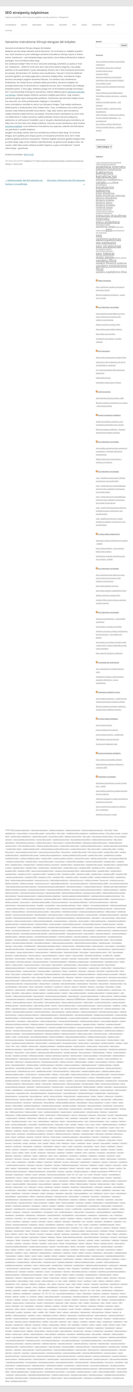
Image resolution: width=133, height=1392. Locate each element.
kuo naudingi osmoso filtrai (80, 839)
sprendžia (31, 1162)
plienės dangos (28, 1278)
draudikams (108, 1221)
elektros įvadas (44, 1265)
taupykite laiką (100, 1093)
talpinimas (54, 1121)
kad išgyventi (117, 1206)
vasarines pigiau (54, 1346)
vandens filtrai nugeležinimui (50, 855)
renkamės (17, 1130)
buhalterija (48, 1187)
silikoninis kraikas (56, 952)
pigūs (113, 1184)
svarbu (78, 1159)
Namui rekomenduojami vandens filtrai (111, 357)
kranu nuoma (103, 1046)
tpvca (93, 1124)
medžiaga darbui (121, 1253)
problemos (108, 1309)
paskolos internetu (12, 924)
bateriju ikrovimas (71, 1008)
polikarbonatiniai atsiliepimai (49, 968)
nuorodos (56, 958)
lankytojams (118, 1290)
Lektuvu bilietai (104, 392)
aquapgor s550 (10, 871)
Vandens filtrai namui (104, 71)
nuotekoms (103, 1127)
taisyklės (52, 1206)
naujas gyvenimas (120, 1087)
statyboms (72, 1278)
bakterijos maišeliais (12, 1033)
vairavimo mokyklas (13, 126)
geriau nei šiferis (56, 1096)
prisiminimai (110, 1249)
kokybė (78, 1130)
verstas (8, 1149)
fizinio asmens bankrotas (110, 1084)
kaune (41, 1115)
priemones (84, 1165)
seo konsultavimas (118, 230)
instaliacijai (71, 1256)
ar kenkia (49, 1130)
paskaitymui (74, 1290)
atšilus (92, 1325)
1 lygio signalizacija (102, 162)
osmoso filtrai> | (23, 833)
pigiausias (92, 1115)
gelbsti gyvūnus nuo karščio (31, 980)
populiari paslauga (70, 1052)
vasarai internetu (39, 1359)
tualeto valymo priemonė (80, 1074)
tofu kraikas (84, 952)
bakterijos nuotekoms (108, 179)
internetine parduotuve (39, 830)
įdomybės (10, 1287)
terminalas (81, 1246)
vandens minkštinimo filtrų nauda (74, 855)
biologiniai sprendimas (13, 1102)
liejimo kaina (72, 1315)
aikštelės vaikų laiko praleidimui (115, 886)
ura (89, 1290)
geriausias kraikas (31, 983)
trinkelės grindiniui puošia (97, 1037)
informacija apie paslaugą (14, 1040)
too (85, 1174)
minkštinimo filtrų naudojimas (77, 833)
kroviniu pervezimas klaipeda (55, 996)
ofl (77, 1174)
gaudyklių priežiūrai (12, 1080)
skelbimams (98, 1193)
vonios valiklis (64, 1074)
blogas (64, 971)
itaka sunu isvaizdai (107, 958)
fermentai (17, 1159)
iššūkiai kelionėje (98, 1052)
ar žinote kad (98, 1331)
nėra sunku (9, 1321)
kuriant (39, 1309)
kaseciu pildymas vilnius (67, 1005)
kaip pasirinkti (106, 1099)
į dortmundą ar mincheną (28, 1058)
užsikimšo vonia (40, 1099)
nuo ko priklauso (71, 1058)
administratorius (11, 1096)
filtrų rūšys (108, 830)
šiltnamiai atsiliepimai (69, 968)
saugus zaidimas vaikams (15, 908)
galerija (15, 1296)
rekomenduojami (37, 1334)
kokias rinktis (75, 1071)
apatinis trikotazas (72, 1012)
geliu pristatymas (58, 1012)
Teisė (74, 25)
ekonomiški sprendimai (24, 1068)
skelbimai (82, 1199)
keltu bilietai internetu (79, 1271)
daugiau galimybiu (97, 1362)
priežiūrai (50, 1134)
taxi (109, 1118)
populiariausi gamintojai (15, 1362)
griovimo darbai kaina (103, 1002)
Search (99, 41)
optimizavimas (25, 1268)
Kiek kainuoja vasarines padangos (58, 940)
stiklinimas (32, 1187)
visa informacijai (33, 1209)
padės (88, 1168)
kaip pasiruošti (44, 1058)
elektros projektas (78, 1231)
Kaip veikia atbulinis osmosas (107, 586)
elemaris (91, 987)
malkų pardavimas (115, 1033)
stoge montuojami (58, 1140)
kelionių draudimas (106, 197)
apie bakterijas (17, 1127)
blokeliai (24, 1046)
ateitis (54, 1284)
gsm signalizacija (101, 185)
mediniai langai (104, 207)
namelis (64, 993)
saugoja (33, 1168)
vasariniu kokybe (68, 1346)
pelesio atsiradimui (61, 1368)
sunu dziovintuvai (104, 949)
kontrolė (38, 1137)
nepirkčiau (61, 1152)
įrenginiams (73, 1156)
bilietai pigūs (18, 1187)
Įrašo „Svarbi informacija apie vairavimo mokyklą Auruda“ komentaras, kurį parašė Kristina (111, 511)
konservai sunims (118, 949)
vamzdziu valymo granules (22, 1030)
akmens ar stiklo (52, 1331)
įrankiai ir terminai (66, 1062)
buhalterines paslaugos (72, 1024)
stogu (68, 1284)
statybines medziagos (47, 1046)
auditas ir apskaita (109, 1181)
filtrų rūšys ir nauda (113, 833)
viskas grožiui (79, 1212)
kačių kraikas (90, 980)
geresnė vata (78, 1331)
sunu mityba (120, 958)
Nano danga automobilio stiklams (109, 329)
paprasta (69, 1171)
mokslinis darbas (93, 1246)
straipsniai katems (60, 921)
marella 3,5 (58, 987)
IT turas (8, 1184)
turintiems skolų (58, 1087)
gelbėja (45, 1321)
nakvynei (106, 1228)
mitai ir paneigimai (112, 1058)
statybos (90, 1040)
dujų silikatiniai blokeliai (39, 1037)
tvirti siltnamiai (31, 968)
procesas (100, 1058)
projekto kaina (68, 1259)
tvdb (86, 1228)
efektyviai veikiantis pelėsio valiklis (96, 899)
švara (117, 1127)
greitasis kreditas (41, 924)
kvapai (104, 1130)
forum (80, 1281)
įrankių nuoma (92, 1046)
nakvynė (43, 1237)
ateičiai (72, 1274)
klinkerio (61, 1149)
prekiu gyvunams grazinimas (62, 943)
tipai (92, 1130)
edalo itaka (94, 958)
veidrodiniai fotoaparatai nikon (39, 1375)
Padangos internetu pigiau (109, 692)
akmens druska (20, 1375)
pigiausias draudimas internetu (111, 217)
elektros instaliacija (103, 1259)
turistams (44, 1231)
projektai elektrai (23, 1262)
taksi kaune (83, 1115)
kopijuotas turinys (38, 1365)
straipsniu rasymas (120, 258)
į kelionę (45, 1206)
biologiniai (109, 1134)
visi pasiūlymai (94, 1206)
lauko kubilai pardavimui (59, 880)
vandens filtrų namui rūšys (69, 846)
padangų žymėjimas (56, 830)
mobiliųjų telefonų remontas (32, 899)
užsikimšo (118, 1096)
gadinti (102, 1159)
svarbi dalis (17, 1143)
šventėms (107, 1318)
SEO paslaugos (104, 351)
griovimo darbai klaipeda (89, 996)
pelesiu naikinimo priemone (72, 1002)
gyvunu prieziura (35, 955)
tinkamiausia (9, 1115)
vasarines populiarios (99, 1346)
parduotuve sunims (33, 1340)
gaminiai (15, 1149)
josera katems (31, 949)
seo (109, 229)
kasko (7, 1124)
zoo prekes (100, 987)
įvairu (35, 1287)
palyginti (92, 1321)
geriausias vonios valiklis (92, 893)
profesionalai (10, 1312)
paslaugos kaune (121, 1115)
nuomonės (109, 1199)
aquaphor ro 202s (72, 877)
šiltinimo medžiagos (56, 1037)
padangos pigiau (11, 936)
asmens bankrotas (31, 1090)
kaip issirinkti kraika (12, 980)
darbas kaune (50, 1115)
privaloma (74, 1249)
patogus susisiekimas (72, 1065)
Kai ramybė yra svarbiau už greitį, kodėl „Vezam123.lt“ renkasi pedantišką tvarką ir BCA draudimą (111, 645)
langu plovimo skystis (74, 933)
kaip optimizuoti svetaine (26, 905)
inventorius (31, 1309)
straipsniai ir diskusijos (44, 1196)
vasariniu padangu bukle (72, 1353)
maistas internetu (29, 971)
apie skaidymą (82, 1102)
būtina (71, 1306)
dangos (100, 1096)
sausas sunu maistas (31, 965)
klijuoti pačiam (40, 1331)
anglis (14, 1037)
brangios (61, 1171)
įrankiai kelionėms (65, 1212)
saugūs (98, 1325)
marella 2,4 (48, 987)
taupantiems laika (11, 1346)
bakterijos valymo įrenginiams (96, 1049)
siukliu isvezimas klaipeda (22, 996)
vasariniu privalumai (54, 1353)
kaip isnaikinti (38, 1002)
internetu (95, 1137)
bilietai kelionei (63, 1199)
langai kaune (18, 1174)
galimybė (69, 1140)
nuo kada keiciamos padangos (45, 936)
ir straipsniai (84, 1196)
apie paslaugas (71, 1318)
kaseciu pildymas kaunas (86, 1005)
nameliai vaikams (77, 990)
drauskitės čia (58, 1209)
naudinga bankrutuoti (85, 1093)
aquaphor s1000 (24, 871)
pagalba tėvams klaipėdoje (103, 1015)
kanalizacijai (28, 1127)
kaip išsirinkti (70, 1149)
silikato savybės (117, 1334)
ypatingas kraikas (70, 965)
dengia (103, 1146)
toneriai (54, 1005)
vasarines (93, 1343)
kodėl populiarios (11, 1058)
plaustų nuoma (18, 1303)
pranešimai (64, 1290)
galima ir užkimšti (26, 1099)
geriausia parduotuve (40, 961)
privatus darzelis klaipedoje (68, 1021)
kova (56, 1156)
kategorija (60, 1224)
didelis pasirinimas (16, 1112)
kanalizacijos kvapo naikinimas (23, 1043)
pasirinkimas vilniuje (55, 915)
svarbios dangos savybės (88, 1337)
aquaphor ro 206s (86, 877)
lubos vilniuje (121, 918)
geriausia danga (88, 1084)
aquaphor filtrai (31, 861)
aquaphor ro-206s (83, 874)
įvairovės (124, 1284)
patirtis (37, 1084)
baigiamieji (9, 1253)
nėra (50, 1218)
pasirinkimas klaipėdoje (43, 1018)
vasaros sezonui (11, 1359)
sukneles (93, 1171)
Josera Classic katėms (104, 725)
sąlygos (75, 1321)
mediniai (42, 990)
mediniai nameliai (53, 993)
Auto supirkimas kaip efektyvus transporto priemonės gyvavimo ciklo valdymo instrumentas (110, 316)
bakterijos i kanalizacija (108, 169)
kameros (46, 1137)
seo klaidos (119, 1362)
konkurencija (31, 1118)
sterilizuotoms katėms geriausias (32, 893)
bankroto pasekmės (43, 1087)
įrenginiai (85, 1130)
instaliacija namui (98, 1256)
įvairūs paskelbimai (81, 1193)
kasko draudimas (105, 193)
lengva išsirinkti (69, 1096)
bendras (8, 1296)
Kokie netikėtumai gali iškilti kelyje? (109, 93)
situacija (38, 1127)
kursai (106, 1193)
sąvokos (26, 1140)
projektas (78, 1259)
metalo (39, 1303)
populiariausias (36, 1140)
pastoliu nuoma (79, 1046)
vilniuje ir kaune (56, 1378)
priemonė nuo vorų (76, 880)
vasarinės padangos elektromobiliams (75, 896)
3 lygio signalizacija (102, 164)
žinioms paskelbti (68, 1202)
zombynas (69, 1224)
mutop (78, 1293)
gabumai (66, 1249)
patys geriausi (33, 1218)
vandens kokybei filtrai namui (91, 846)
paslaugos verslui (60, 1196)
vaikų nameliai (20, 990)
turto (86, 1121)
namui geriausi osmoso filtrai (49, 852)
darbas (72, 1246)
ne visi (7, 1162)
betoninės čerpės (59, 1084)
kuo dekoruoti (97, 1309)
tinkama (57, 1146)
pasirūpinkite (48, 1146)
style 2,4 (67, 987)
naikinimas (27, 1156)
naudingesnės (85, 1162)
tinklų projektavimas (111, 1262)
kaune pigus (102, 1115)
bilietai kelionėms (87, 1187)
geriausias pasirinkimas (95, 1068)
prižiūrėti (42, 1159)
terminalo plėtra (63, 1246)
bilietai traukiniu (82, 1184)
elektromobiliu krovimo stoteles (86, 943)
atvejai (25, 1143)
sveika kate (73, 921)
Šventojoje (35, 1231)
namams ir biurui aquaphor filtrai (67, 871)
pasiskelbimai (51, 1199)
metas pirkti (111, 1140)
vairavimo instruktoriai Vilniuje (53, 161)
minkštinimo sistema (97, 833)
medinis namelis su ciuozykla (82, 927)
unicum (37, 1281)
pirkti (58, 1143)
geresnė (114, 1237)
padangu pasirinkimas (98, 936)
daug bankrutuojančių (38, 1093)
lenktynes (124, 1240)
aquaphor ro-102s (113, 868)
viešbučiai (114, 1228)
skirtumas (81, 1240)
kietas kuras (114, 1046)
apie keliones (121, 1193)
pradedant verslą (11, 1271)
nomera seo (121, 1181)
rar (76, 1224)
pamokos (30, 1271)
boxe (31, 1281)
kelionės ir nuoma (21, 1321)
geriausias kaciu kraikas (36, 889)
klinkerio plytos (104, 202)
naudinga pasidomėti (51, 1112)
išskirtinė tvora (37, 1077)
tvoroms (62, 1080)
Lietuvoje (22, 1271)
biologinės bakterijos (52, 974)
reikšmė (21, 1249)
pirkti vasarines (93, 1350)
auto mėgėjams (118, 1187)
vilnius (104, 1118)
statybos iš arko (113, 1037)
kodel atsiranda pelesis (107, 1368)
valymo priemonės (12, 1077)
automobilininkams (112, 1202)
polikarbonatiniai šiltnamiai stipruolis (99, 908)
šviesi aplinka (105, 1143)
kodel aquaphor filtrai (88, 871)
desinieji (109, 1177)
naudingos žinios (90, 1209)
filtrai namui (65, 852)
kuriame (38, 1068)
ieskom (104, 1174)
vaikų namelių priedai (41, 1005)
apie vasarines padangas (119, 1359)
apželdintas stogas (83, 1334)
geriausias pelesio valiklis (41, 902)
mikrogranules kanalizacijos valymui (47, 1030)
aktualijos (45, 1290)
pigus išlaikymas (36, 1096)
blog (121, 180)
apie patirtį (116, 1196)
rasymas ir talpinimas (33, 1343)
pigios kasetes (32, 1184)
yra (25, 1218)
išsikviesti (22, 1118)
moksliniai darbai (105, 1274)
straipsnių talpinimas (116, 1315)
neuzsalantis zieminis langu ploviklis (34, 933)
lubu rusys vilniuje (108, 918)
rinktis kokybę (17, 1105)
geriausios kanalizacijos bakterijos (91, 911)
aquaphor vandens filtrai (15, 861)
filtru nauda (15, 974)
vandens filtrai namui (43, 843)
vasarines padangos (103, 933)
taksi (67, 1118)
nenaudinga (29, 1306)
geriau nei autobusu (91, 1055)
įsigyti (86, 1149)
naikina (7, 1134)
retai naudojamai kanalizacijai (32, 1033)
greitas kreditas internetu (71, 924)
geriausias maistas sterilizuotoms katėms (87, 889)
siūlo (69, 1321)
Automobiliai (10, 25)
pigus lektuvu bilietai (103, 224)
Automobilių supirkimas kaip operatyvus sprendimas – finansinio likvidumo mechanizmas (111, 451)
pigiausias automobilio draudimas (50, 1052)
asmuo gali (58, 1090)
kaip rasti (89, 1318)
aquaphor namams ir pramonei (47, 864)
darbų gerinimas (98, 1312)
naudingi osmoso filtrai (61, 839)
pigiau (117, 1306)
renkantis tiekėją (32, 1065)
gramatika (80, 1274)
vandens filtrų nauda (39, 836)
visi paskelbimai (67, 1215)
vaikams (86, 905)
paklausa (51, 1237)
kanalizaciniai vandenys (103, 1027)
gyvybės (74, 1124)
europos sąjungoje (46, 1090)
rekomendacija (23, 1168)
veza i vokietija (31, 1052)
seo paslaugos (106, 242)
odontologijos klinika (83, 946)
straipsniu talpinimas (20, 1224)
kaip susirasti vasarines (69, 1359)
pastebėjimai (10, 1284)
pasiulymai (59, 1193)
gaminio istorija (10, 1071)
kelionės (122, 1121)
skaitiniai (8, 1290)
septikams (116, 1005)
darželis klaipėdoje (27, 1018)
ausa (48, 1181)
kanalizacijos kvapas (69, 974)
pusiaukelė (91, 1249)
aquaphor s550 (121, 874)
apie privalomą (85, 1137)
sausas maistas (78, 980)
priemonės (117, 1077)
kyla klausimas (62, 1099)
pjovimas (73, 1303)
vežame (109, 1052)
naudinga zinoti (114, 1346)
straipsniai (73, 971)
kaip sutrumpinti (85, 1052)
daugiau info (18, 1325)
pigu (26, 1234)
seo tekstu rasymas (117, 1365)
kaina (40, 1112)
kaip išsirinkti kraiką (68, 983)
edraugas (42, 1174)
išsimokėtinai (50, 1224)
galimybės (52, 1268)
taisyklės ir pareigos (20, 1055)
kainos (114, 1118)
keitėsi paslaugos (63, 1115)
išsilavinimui (97, 1253)
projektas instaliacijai (65, 1262)
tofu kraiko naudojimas (93, 955)
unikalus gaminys (83, 1096)
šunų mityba (67, 980)
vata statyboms (17, 1337)
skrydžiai (8, 1318)
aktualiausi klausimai (32, 1062)
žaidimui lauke (32, 990)
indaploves (9, 1052)
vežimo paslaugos (19, 1315)
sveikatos (114, 1121)
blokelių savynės (46, 1337)
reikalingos (123, 1218)
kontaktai (30, 958)
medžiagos (111, 1146)
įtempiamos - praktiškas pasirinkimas (97, 1378)
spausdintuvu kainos (19, 1008)
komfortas (38, 1146)
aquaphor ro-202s (39, 874)
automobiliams (10, 1196)
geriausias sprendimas (77, 1068)
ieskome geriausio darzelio (74, 915)
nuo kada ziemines (53, 908)
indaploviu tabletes (42, 1049)
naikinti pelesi (88, 1002)
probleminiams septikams (114, 1030)
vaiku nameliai (38, 996)
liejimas (108, 1312)
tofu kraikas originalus (42, 943)
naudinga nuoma (118, 1318)
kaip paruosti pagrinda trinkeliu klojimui (40, 1040)
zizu (111, 1215)
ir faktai (114, 1102)
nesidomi (84, 1325)
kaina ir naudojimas (96, 1102)
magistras (67, 1253)
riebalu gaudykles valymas (65, 1102)
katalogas (50, 1193)
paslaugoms (41, 1215)
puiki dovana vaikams (74, 886)
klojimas (79, 1149)
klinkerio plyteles (105, 200)
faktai (97, 1084)
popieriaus (59, 1303)
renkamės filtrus (119, 968)
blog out (83, 1290)
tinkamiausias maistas (13, 971)
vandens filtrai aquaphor (75, 861)
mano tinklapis (23, 1281)
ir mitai (107, 1102)
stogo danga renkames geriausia (113, 999)
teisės (112, 1193)
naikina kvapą (117, 1099)
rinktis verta (109, 1096)
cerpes (100, 182)
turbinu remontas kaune (22, 921)
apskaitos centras (94, 1181)
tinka (123, 1325)
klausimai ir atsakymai (13, 1140)
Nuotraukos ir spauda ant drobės (109, 626)
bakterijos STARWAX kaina (75, 999)
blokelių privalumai (13, 1084)
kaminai (67, 1299)
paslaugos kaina (63, 1228)
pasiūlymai (85, 1234)
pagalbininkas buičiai (44, 1071)
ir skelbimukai (77, 1209)
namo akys (78, 1140)
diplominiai (34, 1253)
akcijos (62, 1121)
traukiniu (65, 1184)
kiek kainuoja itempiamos (65, 918)
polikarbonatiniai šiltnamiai (15, 968)
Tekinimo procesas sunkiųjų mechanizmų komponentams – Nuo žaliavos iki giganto (112, 634)
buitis (79, 905)
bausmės (30, 1137)
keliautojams (30, 1215)
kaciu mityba (18, 946)
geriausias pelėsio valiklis (99, 883)
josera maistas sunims (46, 949)
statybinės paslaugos (64, 1046)
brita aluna (39, 987)
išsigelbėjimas (17, 1090)
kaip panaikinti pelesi (52, 1002)
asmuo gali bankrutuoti (73, 1087)
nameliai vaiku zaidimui (96, 993)
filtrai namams (58, 843)
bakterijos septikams (52, 1033)
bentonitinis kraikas (71, 952)
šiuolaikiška (85, 1268)
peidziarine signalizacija (104, 213)
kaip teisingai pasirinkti (50, 1062)
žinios (98, 1290)
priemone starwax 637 (34, 999)
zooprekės (55, 983)
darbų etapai (108, 1253)
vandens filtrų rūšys (109, 849)
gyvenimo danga (76, 1109)
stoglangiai (101, 1140)
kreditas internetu (108, 924)
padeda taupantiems (109, 1124)
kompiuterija (48, 1212)
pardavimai (17, 1146)
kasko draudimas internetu (110, 195)
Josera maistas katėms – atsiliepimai (109, 734)
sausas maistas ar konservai (104, 927)
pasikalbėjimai (52, 1287)
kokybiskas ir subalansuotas (78, 961)
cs (56, 1281)
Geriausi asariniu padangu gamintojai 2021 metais (90, 940)
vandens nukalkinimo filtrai (30, 858)
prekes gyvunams (20, 955)
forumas (8, 1293)
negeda (26, 1181)
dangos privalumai (73, 1084)
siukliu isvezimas (106, 996)
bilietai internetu (104, 1184)
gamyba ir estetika (69, 1105)
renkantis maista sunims (60, 1375)
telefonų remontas (91, 880)
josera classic (25, 902)
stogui (97, 1146)
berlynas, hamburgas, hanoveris (57, 1055)
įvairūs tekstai (74, 1196)
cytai (81, 1174)
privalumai (24, 1149)
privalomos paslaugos (70, 1137)
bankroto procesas (55, 1093)
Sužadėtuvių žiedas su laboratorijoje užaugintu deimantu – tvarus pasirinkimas (110, 680)
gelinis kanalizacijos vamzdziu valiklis (75, 1030)
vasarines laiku (103, 1343)
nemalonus (40, 1130)
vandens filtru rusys (70, 868)
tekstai (42, 1193)
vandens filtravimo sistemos (111, 263)
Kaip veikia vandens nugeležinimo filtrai (111, 590)
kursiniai (88, 1253)
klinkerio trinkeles (105, 205)
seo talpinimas (10, 1190)
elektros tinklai (89, 1259)
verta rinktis (46, 1068)
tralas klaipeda (73, 996)
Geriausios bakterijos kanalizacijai (108, 77)
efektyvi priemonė (11, 1099)
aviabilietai (112, 164)
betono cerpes (83, 1043)
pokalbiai (60, 1206)
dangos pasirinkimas (113, 1068)
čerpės (93, 1096)
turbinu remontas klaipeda (42, 921)
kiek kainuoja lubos (83, 918)
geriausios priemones (85, 1027)
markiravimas (30, 1303)
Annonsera (97, 25)
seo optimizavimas (108, 237)
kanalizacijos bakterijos (105, 188)
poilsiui (52, 1231)
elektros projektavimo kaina (84, 1262)
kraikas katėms (102, 980)
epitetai (91, 1062)
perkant (8, 1334)
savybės (19, 1312)
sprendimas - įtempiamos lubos (16, 1378)
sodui (33, 977)
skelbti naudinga (89, 1087)
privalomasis (105, 1137)
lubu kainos (96, 918)
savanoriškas (51, 1171)
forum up (61, 1284)
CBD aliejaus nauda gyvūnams (107, 739)
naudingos (83, 1156)
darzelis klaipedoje (66, 1015)
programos (19, 1027)
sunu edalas (120, 946)
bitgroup (34, 1181)
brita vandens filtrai (44, 977)
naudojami (53, 1309)
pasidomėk (104, 1287)
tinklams (14, 1234)
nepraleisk (95, 1287)
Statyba (8, 30)
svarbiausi (83, 1321)
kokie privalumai (28, 1084)
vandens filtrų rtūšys (13, 849)
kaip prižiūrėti (29, 1049)
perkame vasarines (101, 1359)
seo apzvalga (50, 905)
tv (27, 1296)
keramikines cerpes (70, 1043)
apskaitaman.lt (41, 1027)
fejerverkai (100, 971)
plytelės (26, 1334)
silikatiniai (106, 1334)
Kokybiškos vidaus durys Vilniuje (108, 68)
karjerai (82, 1249)
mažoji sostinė (11, 1118)
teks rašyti (100, 1249)
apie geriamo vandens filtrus (102, 836)
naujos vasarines (41, 1346)
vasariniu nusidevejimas (101, 1356)
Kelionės (50, 25)
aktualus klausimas (92, 1099)
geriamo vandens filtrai (94, 861)
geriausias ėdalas (43, 971)
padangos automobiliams (117, 1337)
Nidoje (115, 1234)
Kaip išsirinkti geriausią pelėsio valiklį (110, 398)
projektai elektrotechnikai (115, 1256)
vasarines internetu (65, 1343)
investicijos (9, 1309)
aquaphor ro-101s (98, 868)
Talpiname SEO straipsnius (108, 663)
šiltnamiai (69, 977)
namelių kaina (64, 990)
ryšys (28, 1328)
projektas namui (37, 1259)
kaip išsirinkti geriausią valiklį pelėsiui (51, 886)
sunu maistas (110, 946)
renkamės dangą (92, 1112)
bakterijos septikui (37, 1024)
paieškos (56, 1306)
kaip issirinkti (110, 965)
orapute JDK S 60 (97, 1008)
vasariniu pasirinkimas (44, 1350)
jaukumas (91, 1152)
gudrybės (42, 1243)
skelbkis (51, 1202)
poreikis (58, 1274)
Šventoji (8, 1224)
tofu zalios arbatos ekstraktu (22, 943)
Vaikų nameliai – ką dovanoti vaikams (110, 115)
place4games (10, 1177)
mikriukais (59, 1065)
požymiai (46, 1140)
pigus (51, 1118)
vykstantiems (116, 1137)
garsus (19, 1177)
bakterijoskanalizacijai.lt (49, 1015)
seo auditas (9, 1368)
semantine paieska (82, 1362)
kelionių (81, 1124)
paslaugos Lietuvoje (113, 1024)
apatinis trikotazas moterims (28, 1015)
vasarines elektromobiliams (64, 1350)
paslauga (32, 1143)
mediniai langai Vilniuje (104, 209)
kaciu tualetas (10, 952)
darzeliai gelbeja (40, 915)
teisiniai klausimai (53, 1215)
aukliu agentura (32, 1021)
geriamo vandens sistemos (63, 858)
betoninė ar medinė (39, 1080)
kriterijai (112, 1062)
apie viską (68, 1193)
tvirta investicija (80, 1080)
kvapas (25, 1130)
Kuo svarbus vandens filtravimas (108, 124)
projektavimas (121, 1231)
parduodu (27, 1312)
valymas (105, 1162)
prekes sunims (17, 965)
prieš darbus (111, 1152)
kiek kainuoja (30, 1027)
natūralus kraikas (116, 983)
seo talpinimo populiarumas (91, 1340)
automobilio (32, 1124)
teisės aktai (59, 1124)
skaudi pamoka (112, 1093)
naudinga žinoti (111, 1080)
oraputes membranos (112, 1008)
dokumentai (9, 1027)
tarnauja (26, 1159)
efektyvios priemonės (63, 1134)
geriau (7, 1065)
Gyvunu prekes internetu (108, 719)
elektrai (54, 1256)
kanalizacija (121, 1130)
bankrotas (30, 1087)
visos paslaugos (81, 1215)
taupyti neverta (66, 1112)
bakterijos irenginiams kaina (54, 999)
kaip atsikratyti (60, 1130)
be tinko (78, 1309)
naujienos (47, 958)
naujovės (28, 1287)
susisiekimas (59, 1118)
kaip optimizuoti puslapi (64, 1362)
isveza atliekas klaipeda (109, 1021)
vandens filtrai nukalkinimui (20, 836)
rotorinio (86, 1284)
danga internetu (120, 1331)
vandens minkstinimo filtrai (111, 267)
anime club (63, 1287)
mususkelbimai (114, 1174)
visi (22, 1306)
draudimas (109, 183)
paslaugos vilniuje (89, 1024)
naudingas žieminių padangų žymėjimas (105, 896)
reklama (101, 1281)
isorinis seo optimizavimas (98, 902)
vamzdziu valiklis (44, 1074)
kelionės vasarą (76, 1055)
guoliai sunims (76, 949)
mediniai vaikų (52, 990)
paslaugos (82, 1058)
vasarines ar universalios (14, 1343)
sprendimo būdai (87, 1134)
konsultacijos (90, 1212)
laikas (99, 1321)
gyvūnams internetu (117, 980)
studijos (119, 1249)
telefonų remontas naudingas (15, 889)
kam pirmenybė (105, 1055)
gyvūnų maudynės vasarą (52, 980)
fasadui (8, 1337)
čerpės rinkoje (63, 1109)
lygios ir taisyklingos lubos (73, 1378)
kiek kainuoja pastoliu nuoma (66, 1040)
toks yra (74, 1115)
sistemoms (113, 1162)
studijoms (57, 1249)
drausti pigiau (54, 1325)
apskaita (57, 1187)
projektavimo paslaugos (53, 1259)
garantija (108, 1268)
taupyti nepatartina (111, 1109)
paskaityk (16, 1290)
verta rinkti (53, 1321)
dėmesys (103, 1112)
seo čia (67, 1209)
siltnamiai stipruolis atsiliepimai (73, 908)
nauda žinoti (112, 1112)
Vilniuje (122, 1228)
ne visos (66, 1162)
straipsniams (103, 1215)
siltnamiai (8, 921)
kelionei (72, 1168)
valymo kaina (111, 1159)
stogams (18, 1278)
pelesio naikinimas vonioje (22, 1002)
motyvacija (92, 1306)
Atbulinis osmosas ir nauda (106, 814)
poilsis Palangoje (34, 1190)
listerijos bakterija (18, 911)
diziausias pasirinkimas (109, 1350)
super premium (97, 946)
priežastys (21, 1137)
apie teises (116, 1190)
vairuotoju (26, 1243)
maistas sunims (101, 977)
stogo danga (105, 257)
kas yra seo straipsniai (60, 902)
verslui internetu (11, 1202)
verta (39, 1143)
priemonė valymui (80, 1077)
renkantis (69, 1152)
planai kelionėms (103, 1209)
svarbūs (63, 1218)
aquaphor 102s (58, 877)
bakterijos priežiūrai (69, 1033)
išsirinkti (123, 1143)
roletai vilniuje (101, 230)
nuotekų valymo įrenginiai (15, 1165)
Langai (84, 25)
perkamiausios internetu (14, 983)
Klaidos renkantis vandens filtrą (108, 324)
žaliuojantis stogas (31, 1337)
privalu (27, 1249)
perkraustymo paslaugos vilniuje (49, 946)
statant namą (30, 1109)
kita (60, 1281)
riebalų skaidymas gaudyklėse (27, 1115)
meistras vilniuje (68, 946)
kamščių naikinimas (77, 1099)
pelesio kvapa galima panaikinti (22, 880)
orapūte (122, 1021)
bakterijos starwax (77, 1049)
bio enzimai (55, 1049)
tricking (73, 1177)
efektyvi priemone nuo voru (72, 899)
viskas (65, 1281)
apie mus (39, 958)
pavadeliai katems (96, 961)
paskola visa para (36, 1371)
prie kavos (118, 1287)
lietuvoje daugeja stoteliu (27, 896)
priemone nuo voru (42, 880)
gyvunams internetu (24, 961)
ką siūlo (110, 1115)
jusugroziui (87, 1177)
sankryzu (18, 1243)
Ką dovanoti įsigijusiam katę (106, 744)
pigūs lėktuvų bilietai (52, 1296)
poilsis (28, 1231)
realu (95, 1281)
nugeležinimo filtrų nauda (29, 855)
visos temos (70, 1206)
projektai (62, 1256)
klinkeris (8, 1002)
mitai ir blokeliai (50, 1334)
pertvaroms (90, 1278)
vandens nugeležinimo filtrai (111, 271)
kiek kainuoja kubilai (53, 893)
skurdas (28, 1174)
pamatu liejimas (113, 1040)
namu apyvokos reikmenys (66, 905)
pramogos (42, 1240)
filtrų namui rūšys (94, 849)
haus (8, 1046)
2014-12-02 (29, 154)
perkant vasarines (25, 1359)
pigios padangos (89, 930)
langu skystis (19, 1052)
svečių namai (52, 1243)
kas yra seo (104, 880)
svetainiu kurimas (82, 1365)
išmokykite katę (29, 946)
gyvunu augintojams (49, 955)
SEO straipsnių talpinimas (27, 12)
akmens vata (33, 1046)
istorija (7, 1306)
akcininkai (117, 1177)
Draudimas (37, 25)
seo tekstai (105, 253)
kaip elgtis (108, 1087)
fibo (13, 1046)
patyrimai (8, 1209)
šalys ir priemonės (40, 1202)
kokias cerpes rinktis (85, 1033)
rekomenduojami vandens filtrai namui (55, 849)
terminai (8, 1143)
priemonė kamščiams (61, 1071)
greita (55, 1328)
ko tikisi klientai (23, 1037)
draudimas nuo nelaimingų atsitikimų (111, 1271)
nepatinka (112, 1130)
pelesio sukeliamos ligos (20, 1371)
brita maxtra (23, 987)
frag (80, 1224)
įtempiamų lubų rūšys (18, 1381)
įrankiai (44, 1268)
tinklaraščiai (76, 1221)
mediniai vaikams (103, 990)
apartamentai (19, 1231)
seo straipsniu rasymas (103, 249)
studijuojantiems (45, 1253)
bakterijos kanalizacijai (106, 174)
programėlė (83, 1118)
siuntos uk (97, 1228)
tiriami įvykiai (55, 1137)
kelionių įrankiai (46, 1209)
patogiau (120, 1062)
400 (120, 1303)
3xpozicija (18, 1181)
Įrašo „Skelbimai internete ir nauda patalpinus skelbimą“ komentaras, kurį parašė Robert (110, 521)
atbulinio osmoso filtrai (73, 836)
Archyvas (111, 25)
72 (50, 1293)
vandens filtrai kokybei (73, 843)
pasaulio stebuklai (18, 1184)
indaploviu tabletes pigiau (91, 1071)
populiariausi (107, 1321)
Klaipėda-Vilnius (35, 1321)
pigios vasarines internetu (66, 1356)
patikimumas (84, 1008)
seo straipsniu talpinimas (118, 858)
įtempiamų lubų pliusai (79, 1375)
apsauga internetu (25, 1202)
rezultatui (70, 1218)
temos (26, 1253)
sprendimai (71, 1334)
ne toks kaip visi (31, 1074)
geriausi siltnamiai (97, 965)
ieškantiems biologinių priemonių (17, 1024)
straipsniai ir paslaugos (21, 1206)
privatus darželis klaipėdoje (79, 1018)
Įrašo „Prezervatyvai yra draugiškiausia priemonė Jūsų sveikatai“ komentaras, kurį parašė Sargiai (111, 489)
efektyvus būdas (81, 1062)
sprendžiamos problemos (36, 1134)
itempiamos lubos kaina (46, 918)
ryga (34, 1121)
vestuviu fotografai (35, 1008)
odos (80, 1303)
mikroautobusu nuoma (75, 1121)
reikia (13, 1162)
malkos (7, 1037)
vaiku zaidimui (56, 911)
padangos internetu (58, 930)
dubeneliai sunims (89, 949)
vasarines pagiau (110, 1353)
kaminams (49, 1299)
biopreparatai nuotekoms (15, 999)
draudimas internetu (19, 1121)
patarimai (100, 1024)
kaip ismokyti (57, 965)
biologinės (93, 1165)
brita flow (82, 987)
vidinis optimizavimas (98, 921)
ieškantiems (118, 1321)
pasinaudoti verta (22, 1093)
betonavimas (85, 1312)
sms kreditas (71, 1371)
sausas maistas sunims (98, 952)
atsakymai (61, 1334)
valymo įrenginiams (104, 1005)
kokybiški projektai (83, 1256)
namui (7, 1137)
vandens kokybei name (31, 849)
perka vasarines (28, 1350)
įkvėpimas (75, 1268)
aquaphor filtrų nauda (94, 864)
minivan (41, 1181)
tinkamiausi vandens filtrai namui (95, 843)
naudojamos (21, 1162)
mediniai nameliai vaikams (89, 1021)
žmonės (111, 1168)
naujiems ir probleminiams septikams (62, 1027)
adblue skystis (111, 911)
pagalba (100, 1087)
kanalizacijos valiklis (12, 1228)
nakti (73, 1284)
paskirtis (70, 1080)
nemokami (113, 1218)
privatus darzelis (92, 915)
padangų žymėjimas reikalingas (48, 896)
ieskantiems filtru (112, 971)
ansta (90, 1174)
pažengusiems (37, 1249)
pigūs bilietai (21, 1190)
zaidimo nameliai (118, 1002)
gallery (40, 1296)
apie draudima (23, 1196)
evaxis (34, 1174)
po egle (33, 1152)
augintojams (56, 971)
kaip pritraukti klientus (35, 1368)
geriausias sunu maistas (117, 977)
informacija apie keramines (46, 1109)
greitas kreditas (55, 924)
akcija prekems (83, 965)
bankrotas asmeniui (71, 1090)
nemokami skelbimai (80, 1296)
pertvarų (9, 1299)
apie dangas (94, 1149)
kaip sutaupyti (10, 961)
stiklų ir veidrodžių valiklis (100, 1074)
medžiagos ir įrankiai (50, 1315)
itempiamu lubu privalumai (109, 915)
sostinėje (90, 1221)
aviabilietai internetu (111, 166)
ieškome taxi (42, 1118)
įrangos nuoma (100, 1040)
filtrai (115, 182)
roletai (67, 1231)
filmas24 (97, 1174)
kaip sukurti (63, 1068)
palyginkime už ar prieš (26, 1071)
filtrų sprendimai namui (26, 846)
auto (30, 1121)
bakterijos (52, 1127)
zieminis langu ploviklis (57, 933)
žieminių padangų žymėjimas (92, 830)
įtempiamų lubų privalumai (39, 1378)
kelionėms (78, 1190)
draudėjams (35, 1206)
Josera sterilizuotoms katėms (107, 730)
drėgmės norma (19, 1331)
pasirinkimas (52, 1080)
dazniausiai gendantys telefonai (58, 889)
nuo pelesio (21, 1021)
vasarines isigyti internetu (46, 1356)
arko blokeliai (25, 1077)
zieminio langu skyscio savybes (37, 911)
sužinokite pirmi (19, 1209)
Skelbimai (63, 25)
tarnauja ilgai (26, 1080)
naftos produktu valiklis (106, 1371)
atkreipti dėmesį (118, 1055)
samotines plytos (55, 1043)
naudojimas (63, 1156)
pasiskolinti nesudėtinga (116, 921)
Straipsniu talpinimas (107, 777)
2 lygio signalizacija (115, 162)
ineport (25, 1177)
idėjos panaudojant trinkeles (75, 1037)
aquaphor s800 (84, 868)
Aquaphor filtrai (102, 74)
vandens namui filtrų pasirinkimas (115, 846)
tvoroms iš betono (117, 1074)
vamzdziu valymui (96, 1030)
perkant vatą (17, 1334)
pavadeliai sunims (111, 961)
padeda (45, 1127)
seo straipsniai (108, 246)
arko (17, 1046)
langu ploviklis (89, 933)
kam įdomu (95, 1196)
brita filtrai (93, 983)
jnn (82, 1228)
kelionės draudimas (97, 1121)
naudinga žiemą (90, 1140)
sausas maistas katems (25, 952)
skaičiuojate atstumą (88, 1065)
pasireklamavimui (11, 1199)
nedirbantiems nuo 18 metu (55, 1371)
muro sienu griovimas (51, 1008)
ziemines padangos (119, 933)
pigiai (34, 1312)
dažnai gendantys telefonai (71, 893)
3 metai (8, 1090)
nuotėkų (34, 1221)
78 (46, 1293)
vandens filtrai (106, 260)
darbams (62, 1315)
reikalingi (57, 1221)
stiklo (67, 1303)
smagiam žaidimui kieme (93, 886)
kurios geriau (19, 1109)
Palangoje (8, 1231)
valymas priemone (65, 1077)
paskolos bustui (104, 943)
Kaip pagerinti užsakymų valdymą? (109, 653)
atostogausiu (63, 1181)
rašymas (79, 1218)
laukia (51, 1274)
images (22, 1296)
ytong (126, 1043)
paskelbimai (106, 1190)
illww (79, 1177)
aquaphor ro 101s (44, 877)
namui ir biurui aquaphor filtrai (42, 871)
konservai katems (41, 952)
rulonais (91, 1077)
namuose (88, 1331)
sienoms (64, 1278)
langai (89, 1143)
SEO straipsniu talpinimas (108, 307)
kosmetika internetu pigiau (108, 1012)
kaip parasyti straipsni (47, 1362)
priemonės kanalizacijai (54, 1024)
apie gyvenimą (39, 1199)
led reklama (83, 968)
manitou (54, 1181)
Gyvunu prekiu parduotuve (109, 534)
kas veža (8, 1055)
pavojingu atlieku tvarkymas (23, 1012)
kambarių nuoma (92, 1231)
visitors (86, 1224)
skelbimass (9, 1181)
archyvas (33, 1296)
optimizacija (113, 1265)
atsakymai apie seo (23, 1365)
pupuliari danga (79, 1112)
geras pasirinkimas (94, 1105)
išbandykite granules (103, 1077)
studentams (57, 1253)
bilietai (72, 1184)
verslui (47, 1271)
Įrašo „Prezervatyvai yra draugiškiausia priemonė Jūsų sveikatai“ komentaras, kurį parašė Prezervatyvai (111, 500)
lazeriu (114, 1303)
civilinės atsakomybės (19, 1124)
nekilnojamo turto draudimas (31, 1274)
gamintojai (78, 1146)
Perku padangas (104, 281)
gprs (90, 1228)
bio (97, 1127)
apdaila (41, 1312)
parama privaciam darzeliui (23, 915)
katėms (68, 955)
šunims (61, 955)
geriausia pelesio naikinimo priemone (83, 1368)
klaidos (52, 1143)
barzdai (115, 1312)
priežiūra (8, 1146)
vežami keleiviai (119, 1052)
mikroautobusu (43, 1121)
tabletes (55, 1074)
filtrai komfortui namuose (25, 843)
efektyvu (40, 1162)
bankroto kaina (120, 1090)
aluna (31, 987)
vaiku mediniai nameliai (77, 993)
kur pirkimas (62, 1309)
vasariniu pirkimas (26, 1346)
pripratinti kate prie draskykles (59, 927)
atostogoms (63, 1168)
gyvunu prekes (83, 921)
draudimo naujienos (81, 1171)
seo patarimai (69, 1365)
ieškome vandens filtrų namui (47, 846)
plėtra (7, 1249)
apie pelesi (49, 1368)
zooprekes (94, 1224)
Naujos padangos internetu (109, 415)
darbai (74, 1253)
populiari (112, 1149)
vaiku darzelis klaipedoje (83, 1015)
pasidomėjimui (107, 1290)
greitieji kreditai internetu (91, 924)
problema (122, 1124)
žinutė (7, 1328)
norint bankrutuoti (69, 1093)
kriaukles (40, 905)
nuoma (40, 1187)
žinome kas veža (57, 1058)
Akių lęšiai (15, 993)
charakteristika (50, 1149)
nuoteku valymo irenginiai (105, 211)
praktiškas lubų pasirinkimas (114, 1375)
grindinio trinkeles (107, 1043)
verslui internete (12, 1268)
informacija (19, 1062)
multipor (119, 1043)
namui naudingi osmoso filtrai (24, 839)
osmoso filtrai (50, 833)
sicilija (94, 1371)
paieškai (88, 1202)
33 (43, 1293)
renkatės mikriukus (105, 1065)
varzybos (9, 1243)
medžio (86, 1303)
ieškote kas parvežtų (36, 1055)
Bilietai (24, 25)
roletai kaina (119, 227)
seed (69, 1174)
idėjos (17, 1309)
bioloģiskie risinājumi (70, 911)
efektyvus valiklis (93, 999)
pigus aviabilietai (108, 222)
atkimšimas (51, 1099)
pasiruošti (80, 1168)
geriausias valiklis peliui (52, 899)
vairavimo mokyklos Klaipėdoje (16, 1246)
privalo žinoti (107, 1105)
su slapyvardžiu (81, 1206)
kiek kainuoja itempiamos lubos (24, 918)
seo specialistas (31, 1362)
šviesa (119, 1140)
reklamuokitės (106, 1206)
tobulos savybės (31, 1112)
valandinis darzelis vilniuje (14, 949)
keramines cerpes (100, 1033)
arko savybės (96, 1334)
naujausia (24, 1284)
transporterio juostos (61, 1177)
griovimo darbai (41, 1043)
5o (73, 1174)
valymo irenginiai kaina (48, 1021)
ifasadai (52, 1312)
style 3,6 (75, 987)
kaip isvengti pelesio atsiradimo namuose (21, 886)
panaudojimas (112, 1296)
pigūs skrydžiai (10, 1281)
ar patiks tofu (107, 955)
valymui (95, 1159)
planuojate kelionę (18, 1065)
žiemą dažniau (49, 1102)
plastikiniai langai (105, 226)
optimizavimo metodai (54, 1365)
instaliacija (115, 1259)
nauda (111, 1127)
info (109, 952)
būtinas (45, 1325)
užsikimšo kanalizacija (32, 1105)
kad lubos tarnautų (96, 1375)
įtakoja (54, 1068)
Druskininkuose (71, 1243)
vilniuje (92, 1118)
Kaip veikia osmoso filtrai (105, 334)
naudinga (115, 1143)
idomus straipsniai (50, 1077)
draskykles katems (24, 927)
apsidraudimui (88, 1190)
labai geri (104, 1218)
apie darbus (74, 1312)
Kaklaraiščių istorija (103, 378)
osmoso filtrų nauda (36, 833)
